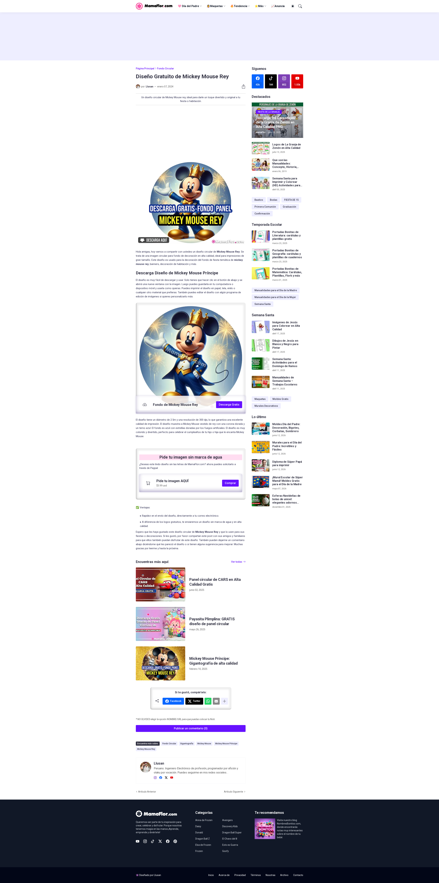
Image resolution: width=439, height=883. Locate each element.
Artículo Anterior (147, 791)
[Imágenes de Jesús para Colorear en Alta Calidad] (261, 327)
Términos (256, 875)
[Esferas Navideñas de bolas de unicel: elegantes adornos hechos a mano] (261, 500)
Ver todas (236, 561)
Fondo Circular (165, 68)
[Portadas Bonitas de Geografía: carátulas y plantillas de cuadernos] (261, 255)
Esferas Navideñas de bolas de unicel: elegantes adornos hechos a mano (286, 499)
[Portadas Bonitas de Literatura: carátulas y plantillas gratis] (261, 236)
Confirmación (262, 213)
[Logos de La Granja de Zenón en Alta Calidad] (261, 148)
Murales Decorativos (266, 406)
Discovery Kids (230, 826)
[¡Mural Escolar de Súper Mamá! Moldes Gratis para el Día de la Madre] (261, 482)
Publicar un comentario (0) (190, 728)
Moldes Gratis (280, 399)
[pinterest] (175, 841)
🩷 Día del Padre (188, 6)
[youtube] (171, 777)
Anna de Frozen (203, 820)
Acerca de (224, 875)
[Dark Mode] (292, 6)
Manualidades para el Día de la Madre (275, 290)
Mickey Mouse (204, 743)
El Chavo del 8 (229, 838)
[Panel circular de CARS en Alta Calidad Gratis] (160, 584)
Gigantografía (186, 743)
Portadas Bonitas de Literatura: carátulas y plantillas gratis (286, 235)
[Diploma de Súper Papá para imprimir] (261, 465)
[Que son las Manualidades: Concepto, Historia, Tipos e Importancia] (261, 164)
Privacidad (240, 875)
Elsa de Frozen (203, 845)
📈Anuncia (278, 6)
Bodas (273, 199)
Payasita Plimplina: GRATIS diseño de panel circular (212, 621)
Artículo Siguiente (233, 791)
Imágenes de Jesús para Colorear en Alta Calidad (286, 326)
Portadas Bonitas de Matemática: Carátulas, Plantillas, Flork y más (287, 272)
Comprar (230, 483)
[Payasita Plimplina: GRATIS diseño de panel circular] (160, 624)
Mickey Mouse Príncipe (226, 743)
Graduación (289, 206)
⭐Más (259, 6)
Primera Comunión (265, 206)
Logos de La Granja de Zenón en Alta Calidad (286, 146)
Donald (199, 832)
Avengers (227, 820)
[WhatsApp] (208, 701)
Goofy (225, 851)
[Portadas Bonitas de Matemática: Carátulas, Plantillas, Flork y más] (261, 273)
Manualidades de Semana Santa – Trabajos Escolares (284, 381)
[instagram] (155, 777)
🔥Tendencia (238, 6)
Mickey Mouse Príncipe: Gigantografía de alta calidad (213, 660)
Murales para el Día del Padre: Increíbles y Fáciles (287, 446)
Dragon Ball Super (232, 832)
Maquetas (260, 399)
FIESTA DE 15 (291, 199)
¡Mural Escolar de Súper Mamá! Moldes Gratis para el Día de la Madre (287, 481)
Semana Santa (262, 304)
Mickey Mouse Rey (146, 749)
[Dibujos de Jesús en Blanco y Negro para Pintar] (261, 345)
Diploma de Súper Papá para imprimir (287, 463)
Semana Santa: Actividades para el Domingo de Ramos (284, 362)
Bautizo (258, 199)
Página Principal (145, 68)
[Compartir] (242, 86)
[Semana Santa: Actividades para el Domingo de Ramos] (261, 363)
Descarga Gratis (229, 404)
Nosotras (270, 875)
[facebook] (160, 777)
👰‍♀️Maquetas (215, 6)
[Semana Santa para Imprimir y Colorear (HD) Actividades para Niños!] (261, 183)
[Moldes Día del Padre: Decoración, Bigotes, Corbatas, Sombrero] (261, 429)
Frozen (199, 851)
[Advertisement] (219, 36)
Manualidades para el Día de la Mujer (275, 297)
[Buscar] (299, 6)
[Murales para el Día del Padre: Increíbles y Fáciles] (261, 447)
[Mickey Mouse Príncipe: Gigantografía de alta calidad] (160, 663)
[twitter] (166, 777)
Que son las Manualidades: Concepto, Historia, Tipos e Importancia (285, 163)
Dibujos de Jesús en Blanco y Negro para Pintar (285, 344)
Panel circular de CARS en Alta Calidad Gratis (215, 581)
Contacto (298, 875)
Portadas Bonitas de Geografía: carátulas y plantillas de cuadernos (287, 254)
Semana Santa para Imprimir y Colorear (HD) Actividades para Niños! (286, 182)
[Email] (216, 701)
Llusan (157, 875)
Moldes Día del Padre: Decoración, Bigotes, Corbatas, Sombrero (286, 428)
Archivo (284, 875)
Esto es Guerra (230, 845)
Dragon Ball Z (202, 838)
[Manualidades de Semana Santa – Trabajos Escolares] (261, 382)
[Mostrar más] (224, 701)
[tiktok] (152, 841)
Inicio (211, 875)
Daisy (198, 826)
